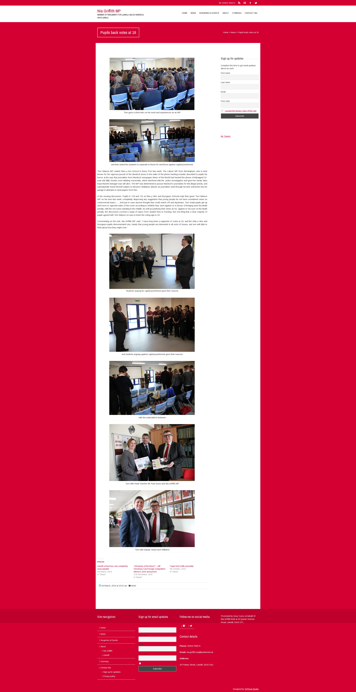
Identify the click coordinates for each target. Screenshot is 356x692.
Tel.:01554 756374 (226, 3)
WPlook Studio (252, 689)
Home (184, 12)
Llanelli (106, 655)
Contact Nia (251, 12)
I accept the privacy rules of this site (240, 111)
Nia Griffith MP (109, 11)
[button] (152, 84)
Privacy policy (109, 676)
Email (223, 92)
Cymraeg (236, 12)
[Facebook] (250, 3)
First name (225, 73)
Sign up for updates (112, 672)
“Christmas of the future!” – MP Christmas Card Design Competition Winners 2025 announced (149, 569)
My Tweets (225, 136)
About (225, 12)
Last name (225, 82)
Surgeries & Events (209, 12)
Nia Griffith (107, 651)
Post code (225, 101)
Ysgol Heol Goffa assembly (182, 566)
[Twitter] (256, 3)
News (193, 12)
